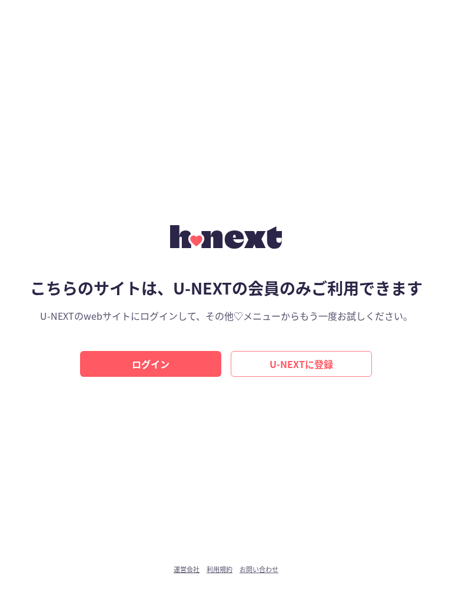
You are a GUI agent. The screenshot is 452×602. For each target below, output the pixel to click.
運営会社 (187, 569)
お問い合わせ (259, 569)
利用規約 (219, 569)
